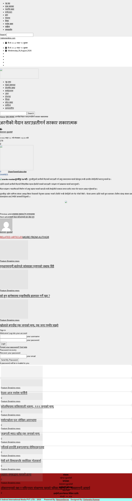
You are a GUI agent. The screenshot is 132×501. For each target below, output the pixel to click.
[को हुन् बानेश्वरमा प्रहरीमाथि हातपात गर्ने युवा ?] (14, 279)
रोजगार (7, 18)
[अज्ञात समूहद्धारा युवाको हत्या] (22, 457)
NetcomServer (62, 499)
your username (33, 336)
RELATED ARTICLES (11, 237)
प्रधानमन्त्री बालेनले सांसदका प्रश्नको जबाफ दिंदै (27, 266)
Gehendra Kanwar (91, 499)
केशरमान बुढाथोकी (6, 132)
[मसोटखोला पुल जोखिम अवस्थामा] (22, 403)
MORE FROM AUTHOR (36, 237)
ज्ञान (6, 15)
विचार (7, 21)
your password (33, 340)
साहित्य (7, 26)
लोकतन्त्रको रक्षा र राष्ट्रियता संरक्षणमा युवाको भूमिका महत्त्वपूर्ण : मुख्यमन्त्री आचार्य (45, 488)
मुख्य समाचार (9, 6)
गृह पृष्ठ (7, 3)
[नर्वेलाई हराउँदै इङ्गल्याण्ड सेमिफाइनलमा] (22, 430)
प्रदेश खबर (9, 24)
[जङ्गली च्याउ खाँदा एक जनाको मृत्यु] (22, 416)
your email (31, 356)
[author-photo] (6, 224)
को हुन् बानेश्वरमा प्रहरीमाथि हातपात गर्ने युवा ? (25, 296)
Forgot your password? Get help (13, 347)
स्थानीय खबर (9, 9)
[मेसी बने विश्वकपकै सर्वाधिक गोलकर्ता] (22, 443)
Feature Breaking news (9, 261)
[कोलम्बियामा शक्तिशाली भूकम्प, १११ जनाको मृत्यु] (22, 389)
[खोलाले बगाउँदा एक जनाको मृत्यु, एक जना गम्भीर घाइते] (14, 309)
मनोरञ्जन (8, 12)
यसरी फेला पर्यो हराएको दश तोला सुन (22, 217)
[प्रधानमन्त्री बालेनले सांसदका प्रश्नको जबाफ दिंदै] (14, 250)
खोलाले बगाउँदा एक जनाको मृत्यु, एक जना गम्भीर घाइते (29, 325)
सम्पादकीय (8, 29)
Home (2, 117)
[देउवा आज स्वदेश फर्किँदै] (22, 376)
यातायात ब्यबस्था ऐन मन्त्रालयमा (24, 214)
